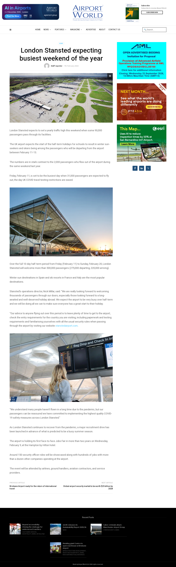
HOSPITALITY (26, 534)
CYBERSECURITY (109, 530)
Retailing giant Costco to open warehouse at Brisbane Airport (74, 545)
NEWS (46, 29)
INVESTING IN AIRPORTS (71, 553)
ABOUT (102, 29)
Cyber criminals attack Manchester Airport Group (114, 526)
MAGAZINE (75, 29)
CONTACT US (114, 29)
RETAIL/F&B (41, 534)
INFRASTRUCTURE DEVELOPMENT (74, 551)
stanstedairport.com (66, 325)
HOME (38, 29)
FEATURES (59, 29)
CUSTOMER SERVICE (29, 532)
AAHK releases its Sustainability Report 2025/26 (74, 526)
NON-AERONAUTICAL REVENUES (74, 554)
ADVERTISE (91, 29)
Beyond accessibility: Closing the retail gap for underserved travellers (32, 527)
